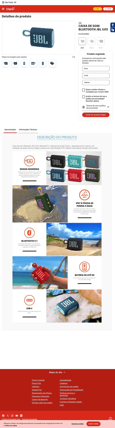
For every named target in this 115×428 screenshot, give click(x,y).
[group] (5, 64)
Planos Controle (38, 380)
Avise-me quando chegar (96, 115)
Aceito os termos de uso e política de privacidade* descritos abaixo (96, 98)
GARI (62, 405)
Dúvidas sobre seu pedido (42, 403)
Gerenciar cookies (78, 424)
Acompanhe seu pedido (69, 387)
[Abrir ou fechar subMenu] (3, 8)
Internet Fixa (37, 390)
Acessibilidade (65, 380)
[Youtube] (16, 415)
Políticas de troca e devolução (67, 394)
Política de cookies (11, 425)
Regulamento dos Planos (42, 393)
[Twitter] (7, 415)
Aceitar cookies (93, 424)
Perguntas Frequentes (40, 396)
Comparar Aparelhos (68, 399)
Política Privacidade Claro (11, 419)
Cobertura (63, 383)
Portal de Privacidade (29, 419)
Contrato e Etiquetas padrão (71, 402)
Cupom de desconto (40, 399)
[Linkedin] (21, 415)
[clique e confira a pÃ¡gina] (10, 9)
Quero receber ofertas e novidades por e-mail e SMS (97, 90)
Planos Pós (36, 383)
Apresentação (10, 130)
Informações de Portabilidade (71, 390)
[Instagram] (12, 415)
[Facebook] (3, 415)
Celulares (35, 387)
